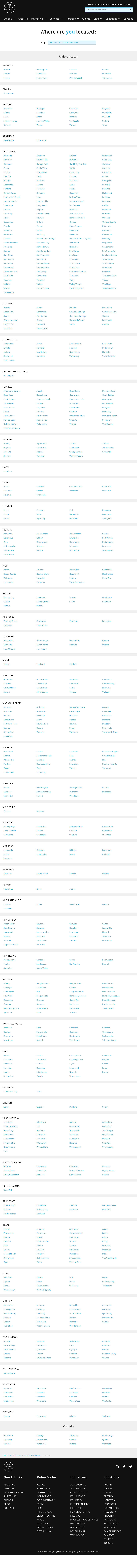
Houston (109, 1500)
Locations (111, 18)
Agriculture (78, 1484)
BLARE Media (7, 1455)
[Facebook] (124, 1466)
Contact (128, 18)
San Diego (110, 1527)
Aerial (41, 1484)
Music (40, 1519)
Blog (96, 18)
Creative (23, 18)
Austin (108, 1484)
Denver (108, 1492)
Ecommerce (77, 1496)
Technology (78, 1535)
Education (77, 1500)
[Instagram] (117, 1466)
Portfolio (71, 18)
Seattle (108, 1539)
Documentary (46, 1500)
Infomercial (44, 1512)
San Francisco (112, 1531)
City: (43, 42)
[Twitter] (130, 1466)
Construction (79, 1492)
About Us (9, 1484)
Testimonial (44, 1531)
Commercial (44, 1492)
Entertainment (79, 1504)
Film (39, 1508)
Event (40, 1504)
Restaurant (77, 1531)
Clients (86, 18)
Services (54, 18)
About (8, 18)
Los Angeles (111, 1508)
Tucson (108, 1543)
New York (110, 1512)
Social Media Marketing (32, 1455)
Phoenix (109, 1515)
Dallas (108, 1488)
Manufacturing (80, 1512)
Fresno (108, 1496)
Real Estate (77, 1523)
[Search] (130, 9)
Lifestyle (76, 1508)
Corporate (44, 1496)
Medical (75, 1515)
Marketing (37, 18)
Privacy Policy (73, 1552)
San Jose (109, 1535)
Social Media (45, 1527)
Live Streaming (46, 1515)
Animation (43, 1488)
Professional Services (84, 1519)
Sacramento (111, 1523)
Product (42, 1523)
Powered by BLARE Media (89, 1552)
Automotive (77, 1488)
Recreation (77, 1527)
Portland (110, 1519)
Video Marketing (14, 1492)
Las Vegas (110, 1504)
